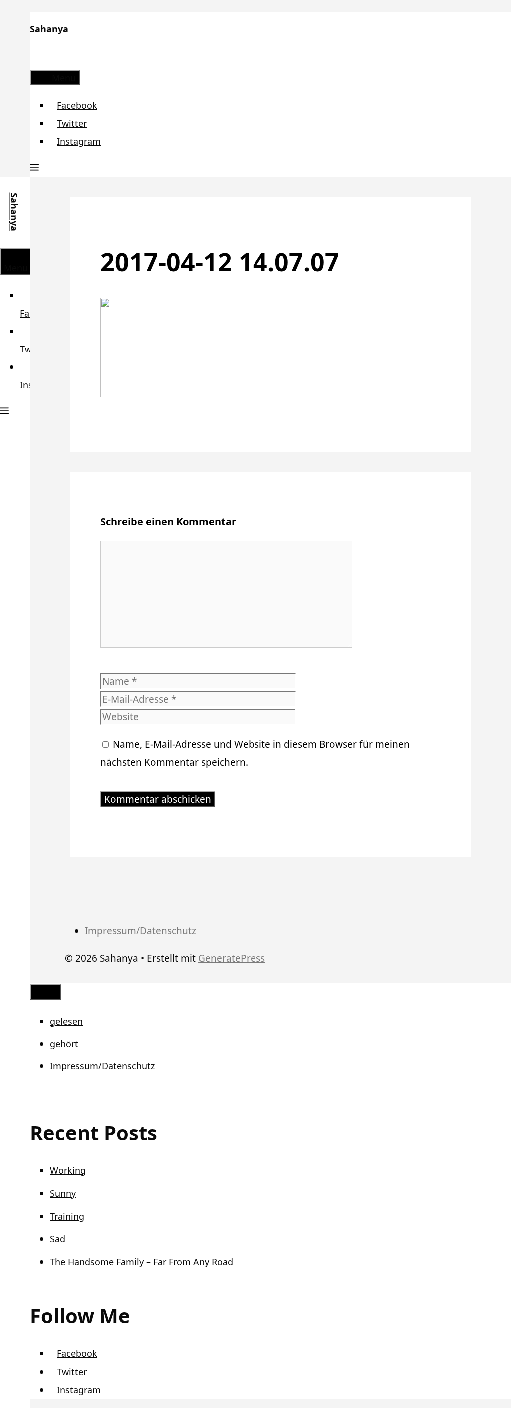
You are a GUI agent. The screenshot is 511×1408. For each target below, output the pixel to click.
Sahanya (49, 29)
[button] (34, 168)
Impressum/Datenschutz (140, 930)
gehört (64, 1044)
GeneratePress (231, 958)
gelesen (66, 1021)
